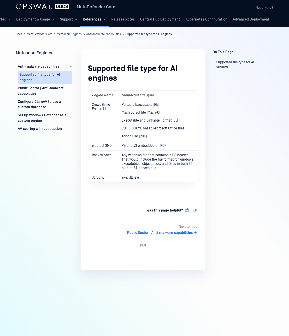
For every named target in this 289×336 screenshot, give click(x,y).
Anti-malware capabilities (103, 34)
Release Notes (123, 19)
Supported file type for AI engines (149, 34)
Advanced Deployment (251, 19)
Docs (19, 34)
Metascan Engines (69, 34)
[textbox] (143, 141)
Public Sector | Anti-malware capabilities (160, 233)
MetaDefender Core (96, 7)
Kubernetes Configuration (206, 19)
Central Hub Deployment (160, 19)
